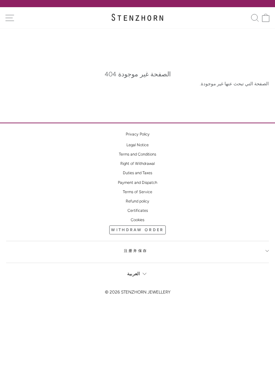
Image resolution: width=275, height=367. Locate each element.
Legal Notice (137, 145)
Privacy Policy (138, 134)
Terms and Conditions (137, 154)
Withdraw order (137, 230)
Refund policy (137, 201)
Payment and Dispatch (137, 182)
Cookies (137, 220)
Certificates (137, 210)
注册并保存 (136, 250)
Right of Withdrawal (137, 163)
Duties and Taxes (137, 173)
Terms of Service (137, 192)
